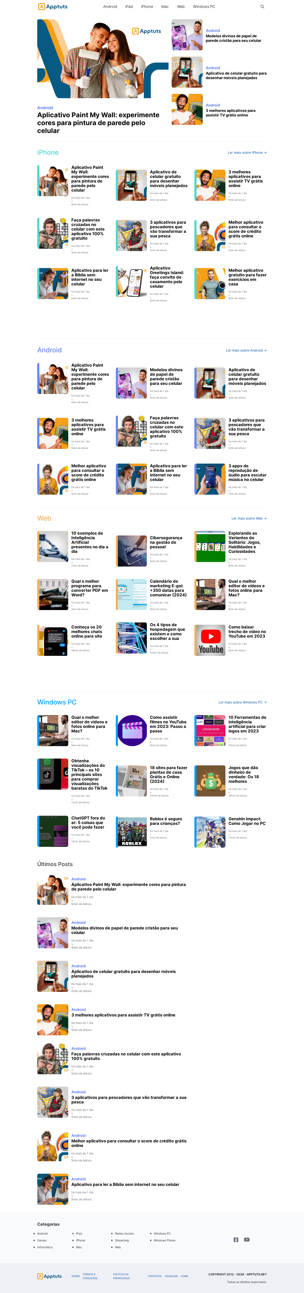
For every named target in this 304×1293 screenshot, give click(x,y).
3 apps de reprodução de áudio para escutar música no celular (248, 472)
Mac (165, 6)
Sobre (76, 1276)
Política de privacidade (121, 1276)
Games (42, 1240)
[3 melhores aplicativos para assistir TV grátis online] (187, 109)
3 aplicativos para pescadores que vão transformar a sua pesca (168, 229)
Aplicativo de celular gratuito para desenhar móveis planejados (236, 75)
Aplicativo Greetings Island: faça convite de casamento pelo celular (167, 277)
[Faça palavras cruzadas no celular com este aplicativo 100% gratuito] (52, 1058)
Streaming (122, 1240)
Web (181, 6)
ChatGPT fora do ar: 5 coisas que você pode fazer (88, 823)
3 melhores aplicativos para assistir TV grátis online (230, 112)
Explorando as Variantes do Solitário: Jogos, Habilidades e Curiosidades (245, 542)
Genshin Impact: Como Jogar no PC (247, 821)
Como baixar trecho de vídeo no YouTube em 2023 (247, 632)
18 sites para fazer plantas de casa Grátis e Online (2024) (168, 774)
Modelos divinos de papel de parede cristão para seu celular (233, 38)
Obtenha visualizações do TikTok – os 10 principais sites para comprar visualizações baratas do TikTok (89, 774)
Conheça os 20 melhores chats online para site (86, 632)
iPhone (147, 6)
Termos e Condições (90, 1276)
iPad (129, 6)
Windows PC (204, 6)
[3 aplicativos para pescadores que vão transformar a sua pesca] (52, 1102)
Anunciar (171, 1276)
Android (110, 6)
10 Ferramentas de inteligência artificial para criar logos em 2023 (247, 724)
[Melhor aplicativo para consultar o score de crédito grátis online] (52, 1145)
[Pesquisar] (262, 6)
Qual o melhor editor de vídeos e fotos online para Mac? (247, 588)
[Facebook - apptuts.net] (236, 1240)
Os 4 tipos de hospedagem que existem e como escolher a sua (167, 631)
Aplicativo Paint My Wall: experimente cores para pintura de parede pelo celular (98, 123)
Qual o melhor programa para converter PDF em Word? (89, 588)
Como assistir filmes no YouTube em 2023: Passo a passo (168, 724)
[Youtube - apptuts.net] (247, 1240)
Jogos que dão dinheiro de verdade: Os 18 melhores (244, 774)
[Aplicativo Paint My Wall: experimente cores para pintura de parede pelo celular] (103, 58)
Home (184, 1276)
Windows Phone (164, 1240)
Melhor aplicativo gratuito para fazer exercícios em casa (248, 277)
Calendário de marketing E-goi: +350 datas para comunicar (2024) (168, 588)
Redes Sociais (124, 1233)
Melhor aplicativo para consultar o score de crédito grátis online (246, 229)
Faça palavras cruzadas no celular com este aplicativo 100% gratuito (88, 229)
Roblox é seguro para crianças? (166, 821)
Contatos (155, 1276)
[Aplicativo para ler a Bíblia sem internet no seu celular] (52, 1189)
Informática (45, 1247)
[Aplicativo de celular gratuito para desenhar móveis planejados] (187, 72)
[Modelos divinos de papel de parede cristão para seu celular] (187, 34)
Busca (223, 6)
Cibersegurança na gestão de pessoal (166, 542)
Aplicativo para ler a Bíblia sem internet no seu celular (89, 277)
